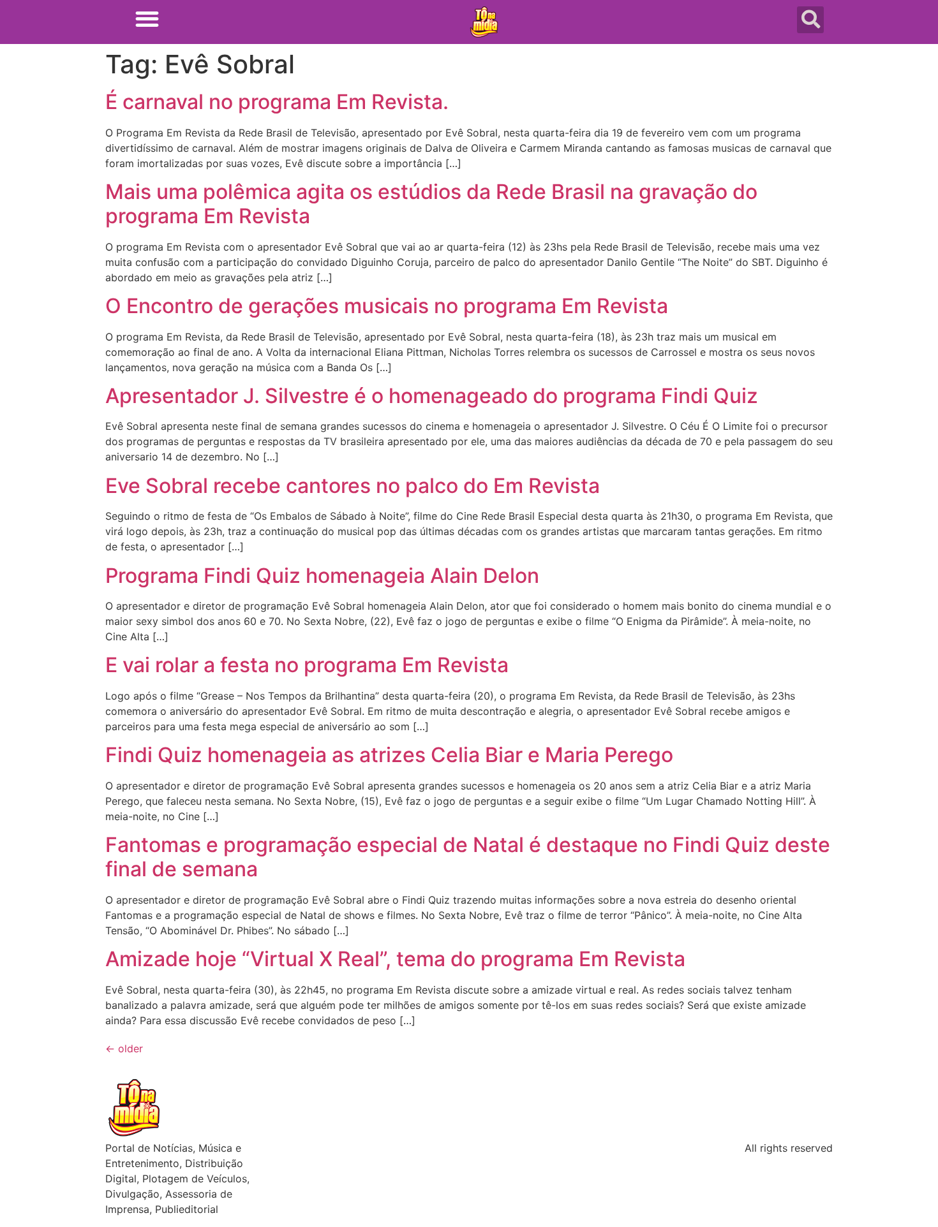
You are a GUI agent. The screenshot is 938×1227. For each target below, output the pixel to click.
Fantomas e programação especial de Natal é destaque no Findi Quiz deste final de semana (467, 856)
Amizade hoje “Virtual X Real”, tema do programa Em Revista (395, 958)
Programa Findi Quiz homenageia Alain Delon (322, 575)
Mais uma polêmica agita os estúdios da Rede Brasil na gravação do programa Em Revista (431, 203)
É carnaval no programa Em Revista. (277, 101)
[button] (147, 19)
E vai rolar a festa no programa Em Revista (307, 664)
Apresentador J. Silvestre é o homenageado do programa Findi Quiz (431, 395)
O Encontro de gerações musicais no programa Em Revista (386, 305)
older (124, 1048)
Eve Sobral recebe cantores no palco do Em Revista (352, 485)
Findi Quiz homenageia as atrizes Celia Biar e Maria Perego (389, 754)
